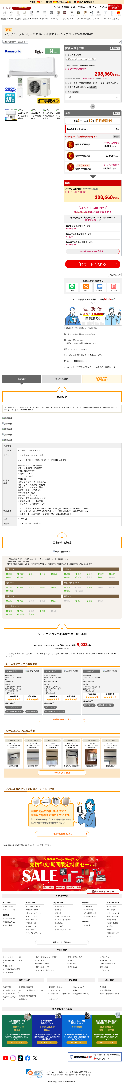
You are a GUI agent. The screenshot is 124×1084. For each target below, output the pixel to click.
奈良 (55, 587)
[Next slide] (56, 76)
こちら (35, 845)
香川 (79, 601)
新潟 (79, 577)
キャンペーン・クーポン (13, 957)
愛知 (68, 574)
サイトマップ (104, 970)
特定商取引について (107, 960)
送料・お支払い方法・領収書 (46, 957)
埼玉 (32, 574)
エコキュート (88, 910)
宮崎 (10, 614)
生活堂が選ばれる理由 (12, 969)
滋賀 (43, 587)
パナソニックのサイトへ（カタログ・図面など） (94, 367)
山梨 (113, 574)
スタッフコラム (54, 999)
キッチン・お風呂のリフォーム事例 (30, 991)
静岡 (90, 574)
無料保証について (42, 967)
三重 (102, 574)
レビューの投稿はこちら (62, 834)
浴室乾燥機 (8, 925)
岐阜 (79, 574)
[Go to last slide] (9, 76)
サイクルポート (113, 913)
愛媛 (90, 601)
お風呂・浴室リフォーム (63, 930)
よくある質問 (9, 972)
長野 (68, 577)
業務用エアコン (10, 922)
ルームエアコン (10, 919)
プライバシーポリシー (108, 964)
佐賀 (21, 611)
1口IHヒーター (32, 926)
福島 (68, 591)
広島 (10, 601)
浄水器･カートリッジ (62, 916)
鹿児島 (22, 614)
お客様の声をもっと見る (62, 719)
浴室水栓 (58, 913)
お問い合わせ (73, 967)
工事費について (10, 990)
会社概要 (103, 987)
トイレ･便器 (8, 906)
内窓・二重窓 (113, 923)
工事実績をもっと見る (62, 773)
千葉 (43, 574)
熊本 (43, 611)
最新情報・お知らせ (56, 987)
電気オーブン (32, 923)
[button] (11, 115)
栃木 (10, 577)
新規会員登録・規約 (75, 957)
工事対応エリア (10, 994)
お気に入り (116, 275)
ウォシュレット (10, 910)
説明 (94, 87)
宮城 (68, 587)
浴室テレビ (59, 926)
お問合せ (104, 7)
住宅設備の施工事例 (26, 987)
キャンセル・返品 (88, 334)
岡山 (21, 601)
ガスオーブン (32, 920)
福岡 (10, 611)
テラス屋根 (112, 920)
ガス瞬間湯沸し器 (90, 913)
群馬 (21, 577)
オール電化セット (90, 916)
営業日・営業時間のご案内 (109, 994)
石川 (102, 577)
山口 (55, 601)
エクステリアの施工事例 (27, 996)
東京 (10, 574)
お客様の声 (23, 999)
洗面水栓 (58, 910)
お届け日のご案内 (42, 964)
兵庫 (21, 587)
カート (96, 7)
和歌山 (10, 591)
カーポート (112, 906)
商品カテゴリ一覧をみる (62, 942)
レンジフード (32, 916)
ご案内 (74, 7)
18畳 (69, 97)
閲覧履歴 (66, 7)
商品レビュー (77, 990)
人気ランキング (54, 990)
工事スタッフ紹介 (9, 998)
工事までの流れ (72, 334)
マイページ (72, 964)
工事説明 (115, 48)
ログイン (58, 7)
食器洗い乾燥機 (32, 910)
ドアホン (111, 936)
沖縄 (32, 614)
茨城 (55, 574)
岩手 (90, 587)
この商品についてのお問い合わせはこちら (80, 343)
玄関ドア (111, 926)
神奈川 (22, 574)
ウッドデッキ (113, 916)
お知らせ (82, 7)
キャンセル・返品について (45, 970)
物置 (110, 930)
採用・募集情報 (105, 990)
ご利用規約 (104, 967)
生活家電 (87, 925)
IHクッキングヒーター (35, 913)
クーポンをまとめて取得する (92, 251)
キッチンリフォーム (34, 933)
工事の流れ (8, 987)
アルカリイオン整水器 (63, 920)
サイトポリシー (105, 957)
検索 (90, 7)
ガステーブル (32, 930)
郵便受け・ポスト (114, 933)
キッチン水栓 (59, 906)
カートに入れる (94, 264)
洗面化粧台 (59, 923)
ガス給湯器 (88, 906)
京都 (32, 587)
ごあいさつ (8, 966)
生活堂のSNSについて (81, 994)
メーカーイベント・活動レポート (59, 995)
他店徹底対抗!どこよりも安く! (13, 961)
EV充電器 (111, 910)
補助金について (78, 987)
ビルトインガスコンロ (35, 906)
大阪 (10, 587)
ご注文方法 (40, 960)
